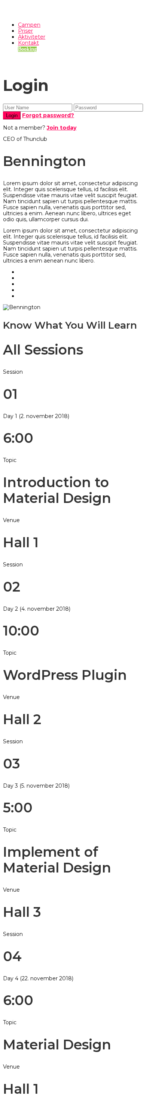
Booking (27, 49)
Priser (25, 30)
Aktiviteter (31, 36)
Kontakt (28, 42)
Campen (29, 24)
